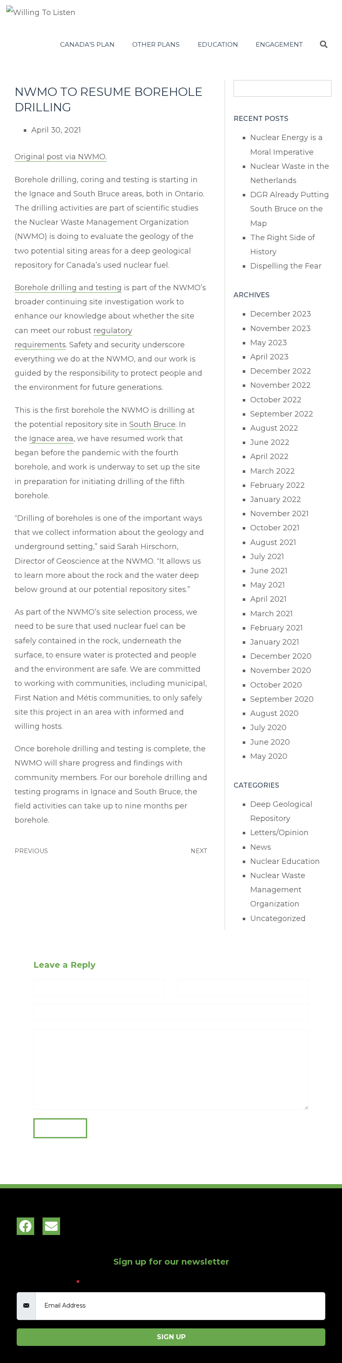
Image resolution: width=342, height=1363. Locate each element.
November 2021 (279, 513)
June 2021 (268, 570)
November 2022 (280, 385)
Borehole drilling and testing (68, 287)
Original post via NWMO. (61, 156)
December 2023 (280, 314)
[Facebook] (25, 1226)
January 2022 (275, 499)
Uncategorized (278, 918)
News (260, 847)
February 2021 (276, 628)
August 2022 (274, 428)
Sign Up (171, 1337)
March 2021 (271, 613)
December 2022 (280, 371)
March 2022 (272, 471)
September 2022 (281, 414)
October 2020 (276, 685)
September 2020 (282, 699)
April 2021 (268, 599)
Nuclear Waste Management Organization (277, 890)
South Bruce (152, 424)
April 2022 (269, 456)
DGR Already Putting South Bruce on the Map (289, 209)
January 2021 (274, 642)
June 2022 (269, 442)
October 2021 (274, 527)
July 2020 (268, 727)
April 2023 (269, 356)
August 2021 (273, 542)
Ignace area (51, 438)
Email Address (48, 1283)
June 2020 (270, 742)
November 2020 (280, 670)
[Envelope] (51, 1226)
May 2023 (268, 342)
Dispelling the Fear (286, 266)
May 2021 (267, 585)
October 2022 (276, 399)
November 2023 (280, 328)
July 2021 (267, 556)
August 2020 (274, 713)
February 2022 (277, 485)
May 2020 (268, 756)
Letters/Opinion (279, 832)
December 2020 (281, 656)
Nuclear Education (285, 861)
